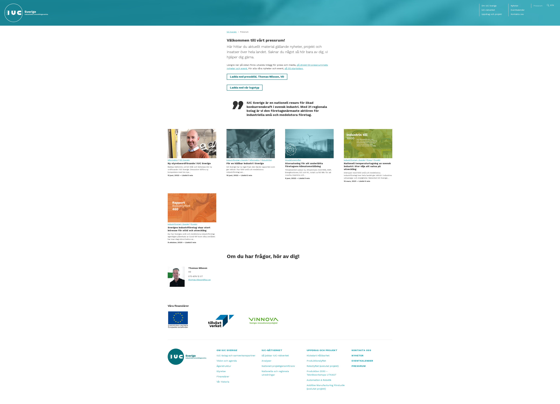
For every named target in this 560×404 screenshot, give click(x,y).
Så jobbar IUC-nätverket (275, 355)
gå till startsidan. (294, 68)
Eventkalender (518, 10)
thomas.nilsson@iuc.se (199, 279)
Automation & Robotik (319, 380)
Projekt (377, 160)
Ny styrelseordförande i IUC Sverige (192, 143)
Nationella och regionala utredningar (275, 373)
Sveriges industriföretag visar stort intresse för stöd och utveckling (192, 207)
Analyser (266, 360)
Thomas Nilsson (197, 268)
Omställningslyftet (293, 160)
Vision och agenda (227, 360)
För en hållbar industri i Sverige (250, 143)
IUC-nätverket (488, 10)
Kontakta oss (517, 14)
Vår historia (223, 381)
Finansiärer (223, 376)
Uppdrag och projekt (492, 14)
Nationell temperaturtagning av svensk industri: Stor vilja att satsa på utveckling (368, 143)
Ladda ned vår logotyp (244, 87)
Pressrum (537, 6)
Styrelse (221, 371)
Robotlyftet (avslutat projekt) (323, 366)
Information (173, 160)
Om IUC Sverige (489, 6)
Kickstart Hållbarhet (318, 355)
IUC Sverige (232, 32)
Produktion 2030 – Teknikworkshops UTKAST (321, 373)
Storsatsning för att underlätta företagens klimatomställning (309, 143)
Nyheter (514, 6)
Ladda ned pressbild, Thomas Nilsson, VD (257, 76)
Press (369, 160)
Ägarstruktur (224, 366)
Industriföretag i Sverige (237, 160)
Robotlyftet (267, 160)
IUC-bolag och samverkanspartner (236, 355)
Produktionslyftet (316, 360)
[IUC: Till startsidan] (26, 13)
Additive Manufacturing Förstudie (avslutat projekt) (326, 387)
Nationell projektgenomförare (278, 366)
